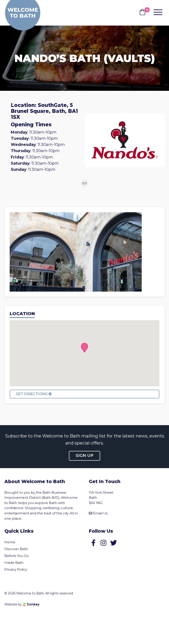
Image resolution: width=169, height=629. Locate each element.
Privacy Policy (15, 569)
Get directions (32, 394)
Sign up (84, 455)
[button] (84, 348)
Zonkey (32, 604)
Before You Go (16, 556)
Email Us (100, 513)
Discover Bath (16, 549)
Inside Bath (13, 562)
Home (9, 542)
